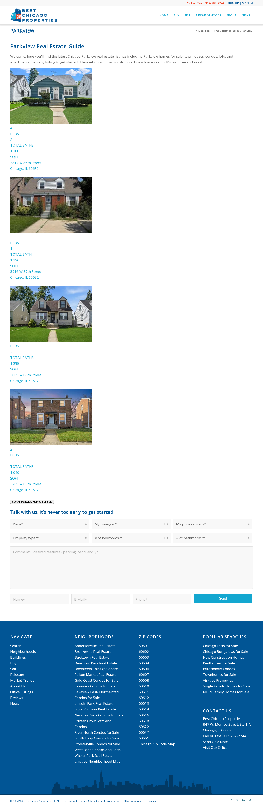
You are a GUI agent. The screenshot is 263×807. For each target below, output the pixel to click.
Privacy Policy (111, 800)
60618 (144, 720)
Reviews (16, 697)
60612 (144, 697)
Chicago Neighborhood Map (98, 761)
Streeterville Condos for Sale (97, 744)
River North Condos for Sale (97, 732)
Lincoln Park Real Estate (94, 703)
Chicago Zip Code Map (157, 744)
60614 (144, 709)
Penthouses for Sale (219, 663)
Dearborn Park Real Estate (96, 663)
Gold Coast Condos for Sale (96, 680)
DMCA (125, 800)
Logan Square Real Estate (95, 709)
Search (15, 645)
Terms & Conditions (91, 800)
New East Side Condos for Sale (99, 715)
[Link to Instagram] (250, 800)
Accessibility (138, 800)
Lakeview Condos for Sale (95, 686)
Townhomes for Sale (219, 674)
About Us (17, 686)
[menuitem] (164, 15)
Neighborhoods (23, 651)
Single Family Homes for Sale (226, 686)
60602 (144, 651)
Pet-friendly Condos (219, 668)
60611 (144, 691)
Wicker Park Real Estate (94, 755)
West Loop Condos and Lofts (98, 749)
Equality (151, 800)
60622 (144, 726)
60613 (144, 703)
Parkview (22, 30)
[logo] (34, 15)
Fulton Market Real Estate (95, 674)
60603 (144, 657)
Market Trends (22, 680)
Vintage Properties (218, 680)
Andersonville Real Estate (95, 645)
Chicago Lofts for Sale (220, 645)
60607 (144, 674)
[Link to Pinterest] (237, 800)
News (14, 703)
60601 (144, 645)
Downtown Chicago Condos (97, 668)
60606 (144, 668)
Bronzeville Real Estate (93, 651)
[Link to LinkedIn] (243, 800)
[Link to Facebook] (231, 800)
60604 (144, 663)
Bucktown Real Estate (92, 657)
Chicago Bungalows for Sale (225, 651)
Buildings (18, 657)
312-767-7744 (214, 3)
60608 (144, 680)
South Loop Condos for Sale (97, 738)
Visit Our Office (215, 747)
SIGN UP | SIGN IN (240, 3)
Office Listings (21, 691)
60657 (144, 732)
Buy (13, 663)
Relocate (17, 674)
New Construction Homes (223, 657)
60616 (144, 715)
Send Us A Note (215, 741)
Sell (13, 668)
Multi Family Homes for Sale (226, 691)
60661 (144, 738)
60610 (144, 686)
